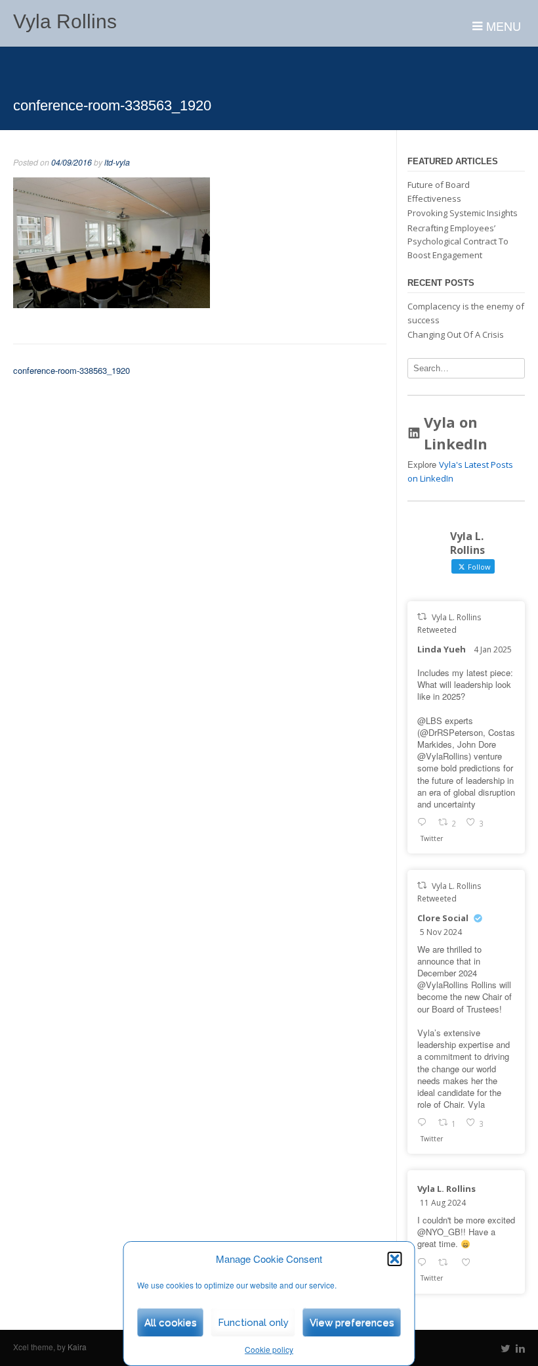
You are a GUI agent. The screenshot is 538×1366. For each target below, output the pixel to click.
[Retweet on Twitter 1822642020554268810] (446, 1263)
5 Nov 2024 (441, 932)
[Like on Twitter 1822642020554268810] (469, 1263)
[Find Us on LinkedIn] (520, 1348)
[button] (395, 1258)
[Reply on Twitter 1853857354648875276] (424, 1123)
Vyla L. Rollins (446, 1189)
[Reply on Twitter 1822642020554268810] (424, 1263)
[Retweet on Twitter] (421, 617)
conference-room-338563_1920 (71, 370)
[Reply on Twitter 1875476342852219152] (424, 823)
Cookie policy (269, 1349)
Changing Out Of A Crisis (455, 334)
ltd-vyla (117, 162)
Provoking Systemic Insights (462, 213)
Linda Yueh (441, 649)
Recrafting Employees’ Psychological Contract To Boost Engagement (457, 241)
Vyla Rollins (65, 21)
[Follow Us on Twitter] (505, 1348)
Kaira (77, 1346)
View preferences (352, 1323)
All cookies (170, 1323)
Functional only (253, 1323)
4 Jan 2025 (493, 649)
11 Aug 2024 (443, 1202)
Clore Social (442, 918)
